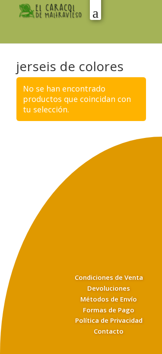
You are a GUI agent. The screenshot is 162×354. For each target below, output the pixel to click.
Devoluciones (108, 288)
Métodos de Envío (108, 299)
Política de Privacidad (109, 320)
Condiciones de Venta (109, 277)
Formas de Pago (108, 309)
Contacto (109, 331)
